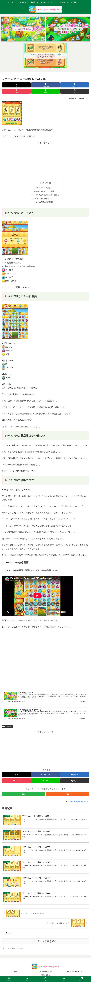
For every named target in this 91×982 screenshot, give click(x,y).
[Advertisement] (45, 160)
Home (16, 971)
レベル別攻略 (8, 726)
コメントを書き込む (45, 941)
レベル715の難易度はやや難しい (46, 195)
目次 (42, 183)
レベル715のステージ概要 (43, 191)
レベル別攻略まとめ (45, 971)
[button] (74, 91)
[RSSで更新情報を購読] (67, 794)
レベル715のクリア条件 (42, 188)
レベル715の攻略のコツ (42, 199)
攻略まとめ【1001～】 (75, 971)
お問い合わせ (45, 975)
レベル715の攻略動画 (44, 202)
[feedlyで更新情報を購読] (23, 794)
